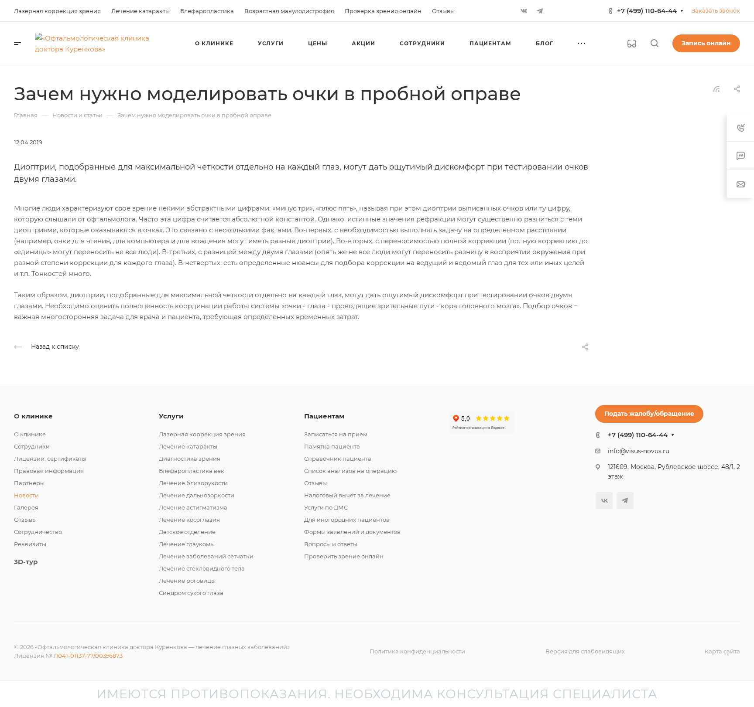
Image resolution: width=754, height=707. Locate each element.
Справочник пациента (337, 458)
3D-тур (26, 561)
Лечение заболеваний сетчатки (206, 556)
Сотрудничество (38, 531)
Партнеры (29, 482)
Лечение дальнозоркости (196, 495)
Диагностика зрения (189, 458)
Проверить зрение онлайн (344, 556)
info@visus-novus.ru (638, 451)
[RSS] (716, 88)
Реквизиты (30, 543)
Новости (26, 495)
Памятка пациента (332, 446)
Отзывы (25, 519)
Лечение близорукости (193, 482)
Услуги (171, 416)
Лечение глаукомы (187, 543)
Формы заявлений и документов (352, 531)
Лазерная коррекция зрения (202, 434)
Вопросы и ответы (330, 543)
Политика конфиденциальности (417, 651)
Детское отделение (187, 531)
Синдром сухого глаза (191, 592)
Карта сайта (722, 651)
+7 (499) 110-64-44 (647, 11)
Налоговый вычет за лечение (347, 495)
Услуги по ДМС (326, 507)
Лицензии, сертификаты (50, 458)
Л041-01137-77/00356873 (88, 655)
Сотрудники (32, 446)
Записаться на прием (335, 434)
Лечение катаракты (188, 446)
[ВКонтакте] (524, 11)
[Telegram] (539, 11)
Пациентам (324, 416)
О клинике (33, 416)
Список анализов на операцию (350, 470)
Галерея (26, 507)
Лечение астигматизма (193, 507)
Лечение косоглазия (189, 519)
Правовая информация (49, 470)
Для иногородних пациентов (347, 519)
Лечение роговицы (187, 580)
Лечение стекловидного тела (202, 568)
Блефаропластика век (191, 470)
